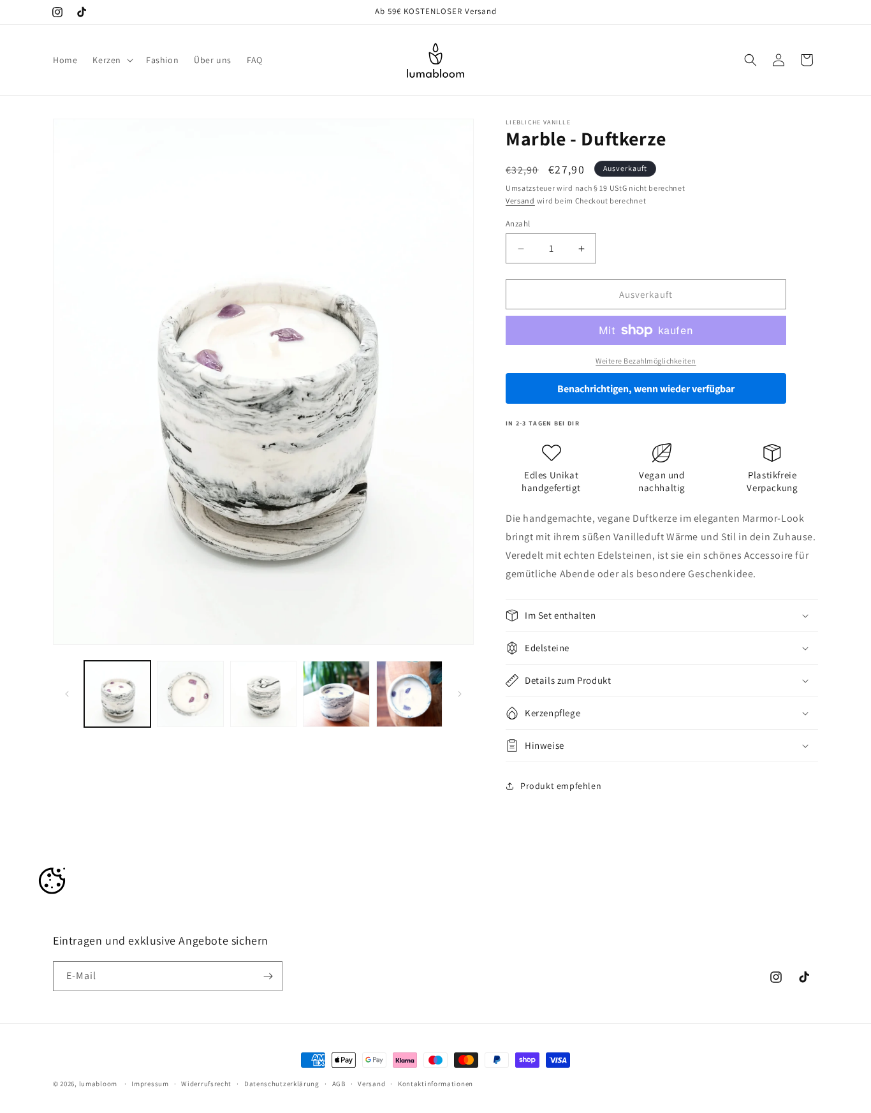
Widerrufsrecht (206, 1083)
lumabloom (98, 1083)
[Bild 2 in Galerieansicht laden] (190, 694)
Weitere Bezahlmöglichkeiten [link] (646, 360)
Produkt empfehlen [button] (560, 786)
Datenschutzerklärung (281, 1083)
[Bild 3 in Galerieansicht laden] (263, 694)
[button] (111, 60)
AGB (339, 1083)
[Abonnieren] (268, 976)
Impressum (149, 1083)
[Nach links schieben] (67, 694)
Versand (520, 200)
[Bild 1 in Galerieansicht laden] (117, 694)
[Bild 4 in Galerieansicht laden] (336, 694)
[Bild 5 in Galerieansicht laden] (409, 694)
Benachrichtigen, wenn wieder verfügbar (646, 388)
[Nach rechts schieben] (460, 694)
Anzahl (518, 223)
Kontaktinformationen (435, 1083)
